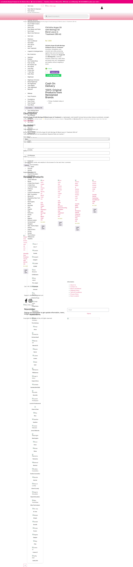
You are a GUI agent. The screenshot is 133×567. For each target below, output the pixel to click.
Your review (27, 141)
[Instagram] (30, 301)
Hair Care (30, 21)
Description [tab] (29, 108)
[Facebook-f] (26, 301)
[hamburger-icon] (42, 5)
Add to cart (54, 72)
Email (25, 156)
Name (25, 150)
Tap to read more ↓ (28, 120)
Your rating (27, 136)
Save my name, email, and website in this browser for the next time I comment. (48, 162)
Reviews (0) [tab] (38, 108)
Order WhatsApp (54, 75)
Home (25, 21)
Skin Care (30, 6)
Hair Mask (36, 21)
